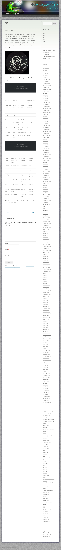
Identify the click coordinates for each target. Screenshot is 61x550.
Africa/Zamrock (46, 423)
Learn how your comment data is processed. (19, 266)
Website (7, 256)
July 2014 (45, 342)
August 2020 (46, 206)
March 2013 (46, 371)
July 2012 (45, 383)
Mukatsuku (45, 486)
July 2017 (45, 275)
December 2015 (46, 312)
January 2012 (46, 394)
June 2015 (45, 323)
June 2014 (45, 344)
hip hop (45, 473)
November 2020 (47, 200)
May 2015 (45, 325)
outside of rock (46, 494)
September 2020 (47, 204)
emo (44, 456)
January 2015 (46, 331)
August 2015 (46, 319)
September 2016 (47, 294)
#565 (34, 213)
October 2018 (46, 248)
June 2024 (45, 118)
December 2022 (46, 152)
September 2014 (47, 339)
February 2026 (46, 79)
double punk (46, 452)
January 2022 (46, 173)
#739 (44, 37)
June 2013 (45, 365)
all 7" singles (46, 425)
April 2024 (45, 122)
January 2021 (46, 196)
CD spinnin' (45, 444)
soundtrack (45, 513)
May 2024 (45, 120)
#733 (51, 52)
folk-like (45, 461)
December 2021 (46, 175)
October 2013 (46, 358)
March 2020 (46, 216)
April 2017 (45, 281)
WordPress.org (46, 536)
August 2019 (46, 229)
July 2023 (45, 139)
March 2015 (46, 329)
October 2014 (46, 337)
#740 (44, 35)
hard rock (45, 469)
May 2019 (45, 235)
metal (44, 485)
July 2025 (45, 93)
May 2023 (45, 143)
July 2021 (45, 185)
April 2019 (45, 237)
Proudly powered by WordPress (9, 547)
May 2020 (45, 212)
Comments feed (47, 534)
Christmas (45, 446)
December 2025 (46, 83)
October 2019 (46, 225)
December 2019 (46, 221)
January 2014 (46, 352)
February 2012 (46, 392)
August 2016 (46, 296)
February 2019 (46, 241)
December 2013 (46, 354)
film (44, 460)
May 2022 (45, 166)
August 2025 (46, 91)
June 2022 (45, 164)
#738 (44, 39)
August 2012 (46, 381)
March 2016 (46, 306)
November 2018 (47, 246)
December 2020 (46, 198)
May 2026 (45, 74)
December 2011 (46, 396)
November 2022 (47, 154)
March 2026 (46, 77)
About (17, 14)
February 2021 (46, 194)
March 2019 (46, 239)
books (44, 433)
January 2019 (46, 243)
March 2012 (46, 390)
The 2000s (45, 517)
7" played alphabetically (48, 421)
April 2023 (45, 145)
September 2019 (47, 227)
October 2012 (46, 379)
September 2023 (47, 135)
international (46, 475)
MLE (44, 54)
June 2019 (45, 233)
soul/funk (45, 511)
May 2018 (45, 258)
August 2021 (46, 183)
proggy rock (46, 500)
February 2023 (46, 148)
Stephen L (45, 52)
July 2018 (45, 254)
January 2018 (46, 266)
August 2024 (46, 114)
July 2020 (45, 208)
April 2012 (45, 388)
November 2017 (47, 269)
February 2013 (46, 373)
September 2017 (47, 271)
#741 (44, 33)
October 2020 (46, 202)
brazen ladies (46, 440)
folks (44, 465)
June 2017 (45, 277)
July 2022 (45, 162)
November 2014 (47, 335)
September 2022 (47, 158)
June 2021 (45, 187)
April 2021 (45, 191)
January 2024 (46, 127)
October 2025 (46, 87)
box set (45, 438)
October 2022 (46, 156)
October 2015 (46, 315)
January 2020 (46, 219)
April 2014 (45, 346)
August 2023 (46, 137)
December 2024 (46, 106)
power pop (45, 498)
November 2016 (47, 291)
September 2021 (47, 181)
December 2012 (46, 375)
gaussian (45, 467)
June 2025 (45, 95)
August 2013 (46, 362)
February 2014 (46, 350)
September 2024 (47, 112)
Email (7, 249)
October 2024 (46, 110)
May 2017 (45, 279)
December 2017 (46, 267)
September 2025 (47, 89)
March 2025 (46, 100)
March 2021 (46, 193)
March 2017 (46, 283)
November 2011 (47, 398)
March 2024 (46, 123)
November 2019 (47, 223)
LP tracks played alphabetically (50, 483)
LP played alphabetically (48, 479)
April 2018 (45, 260)
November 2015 (47, 314)
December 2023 (46, 129)
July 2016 (45, 298)
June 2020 (45, 210)
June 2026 (45, 72)
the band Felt (46, 519)
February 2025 (46, 102)
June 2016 (45, 300)
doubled (45, 454)
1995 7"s (45, 417)
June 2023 (45, 141)
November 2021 (47, 177)
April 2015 (45, 327)
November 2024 (47, 108)
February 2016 (46, 308)
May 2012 (45, 387)
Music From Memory (48, 490)
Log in (44, 531)
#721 (54, 56)
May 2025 (45, 97)
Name (7, 243)
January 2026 (46, 81)
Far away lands (46, 458)
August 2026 (46, 68)
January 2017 (46, 287)
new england (46, 492)
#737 (44, 41)
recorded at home (47, 502)
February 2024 (46, 125)
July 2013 (45, 364)
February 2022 (46, 171)
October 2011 (46, 400)
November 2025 (47, 85)
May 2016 (45, 302)
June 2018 (45, 256)
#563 (7, 213)
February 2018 (46, 264)
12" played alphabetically (22, 200)
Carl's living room (47, 442)
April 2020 (45, 214)
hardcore (45, 471)
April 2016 (45, 304)
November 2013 (47, 356)
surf (44, 515)
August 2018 (46, 252)
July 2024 (45, 116)
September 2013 (47, 360)
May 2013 (45, 367)
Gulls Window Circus (44, 4)
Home (7, 14)
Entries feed (46, 533)
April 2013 (45, 369)
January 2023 (46, 150)
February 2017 (46, 285)
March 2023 (46, 146)
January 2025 (46, 104)
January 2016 (46, 310)
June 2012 (45, 385)
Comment (8, 225)
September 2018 (47, 250)
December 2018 (46, 244)
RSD (44, 508)
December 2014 (46, 333)
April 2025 (45, 98)
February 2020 (46, 218)
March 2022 (46, 170)
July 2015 (45, 321)
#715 (53, 58)
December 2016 (46, 289)
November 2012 (47, 377)
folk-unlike (45, 463)
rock (44, 506)
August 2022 (46, 160)
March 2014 (46, 348)
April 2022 (45, 168)
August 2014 (46, 340)
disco (44, 450)
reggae (44, 504)
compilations (46, 448)
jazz (44, 477)
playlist (44, 496)
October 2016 (46, 292)
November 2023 (47, 131)
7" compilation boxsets (48, 419)
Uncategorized (46, 521)
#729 (48, 54)
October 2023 (46, 133)
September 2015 (47, 317)
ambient (45, 427)
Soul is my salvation (47, 509)
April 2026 (45, 75)
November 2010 (47, 402)
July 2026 (45, 70)
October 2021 (46, 179)
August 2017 (46, 273)
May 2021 (45, 189)
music (44, 488)
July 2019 (45, 231)
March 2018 (46, 262)
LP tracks (45, 481)
